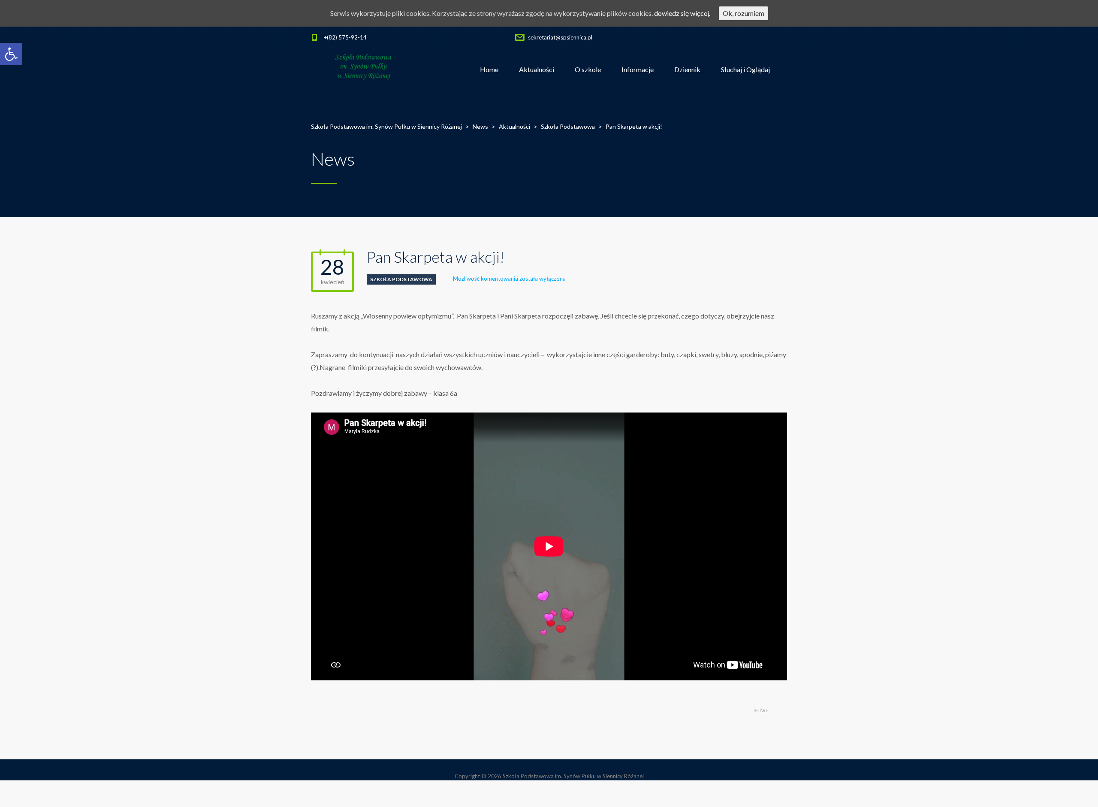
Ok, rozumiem (743, 13)
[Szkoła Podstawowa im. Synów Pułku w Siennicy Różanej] (364, 69)
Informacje (637, 69)
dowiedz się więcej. (682, 13)
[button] (11, 54)
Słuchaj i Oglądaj (745, 69)
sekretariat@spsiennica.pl (560, 37)
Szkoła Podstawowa (401, 279)
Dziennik (687, 69)
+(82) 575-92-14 (345, 37)
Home (489, 69)
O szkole (588, 69)
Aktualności (536, 69)
